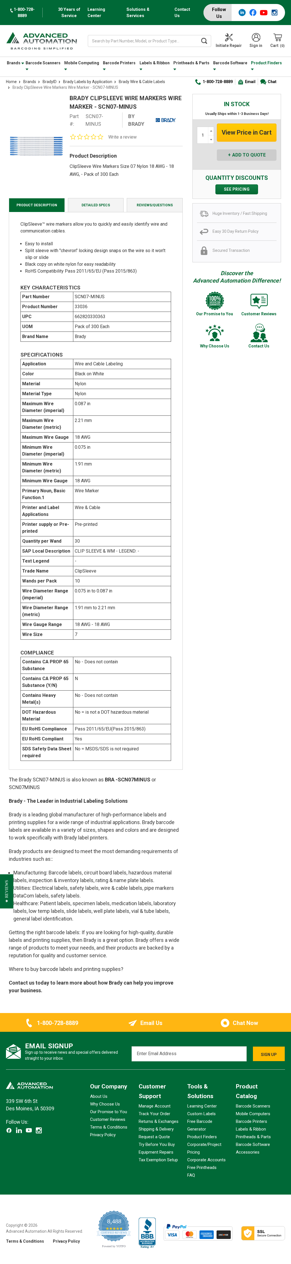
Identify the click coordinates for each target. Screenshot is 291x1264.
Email (250, 81)
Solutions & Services (137, 12)
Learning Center (96, 12)
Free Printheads (202, 1167)
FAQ (191, 1175)
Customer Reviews (107, 1119)
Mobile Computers (253, 1113)
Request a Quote (154, 1136)
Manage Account (155, 1106)
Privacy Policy (103, 1134)
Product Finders (266, 63)
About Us (98, 1096)
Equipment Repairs (156, 1152)
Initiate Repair (229, 45)
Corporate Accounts (206, 1159)
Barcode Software (230, 63)
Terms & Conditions (108, 1127)
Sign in (256, 45)
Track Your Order (154, 1113)
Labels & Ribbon (155, 63)
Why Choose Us (105, 1104)
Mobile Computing (81, 63)
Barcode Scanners (43, 63)
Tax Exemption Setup (158, 1159)
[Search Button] (204, 41)
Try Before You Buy (157, 1144)
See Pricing (237, 189)
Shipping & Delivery (156, 1129)
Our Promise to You (108, 1111)
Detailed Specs (96, 205)
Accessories (247, 1152)
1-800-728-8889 (218, 81)
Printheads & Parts (191, 63)
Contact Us (182, 12)
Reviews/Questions (155, 205)
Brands (14, 63)
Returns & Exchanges (158, 1121)
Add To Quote (249, 155)
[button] (6, 891)
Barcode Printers (119, 63)
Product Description (36, 205)
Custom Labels (201, 1113)
